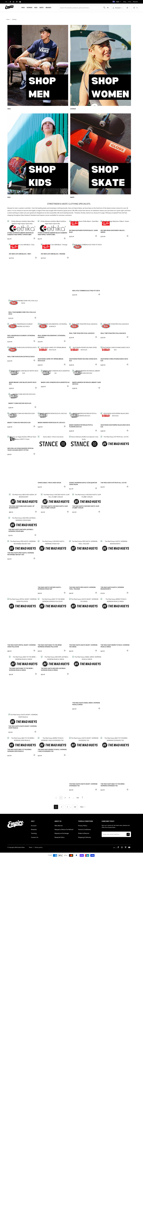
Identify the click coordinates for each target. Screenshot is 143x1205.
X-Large (102, 213)
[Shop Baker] (14, 373)
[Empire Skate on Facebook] (10, 2)
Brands (48, 7)
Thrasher (77, 213)
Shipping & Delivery (84, 837)
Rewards (135, 2)
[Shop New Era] (12, 439)
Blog (124, 2)
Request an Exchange (62, 833)
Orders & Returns (83, 833)
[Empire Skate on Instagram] (13, 2)
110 (78, 797)
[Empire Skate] (9, 7)
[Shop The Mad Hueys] (115, 443)
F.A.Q (129, 2)
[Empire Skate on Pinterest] (17, 2)
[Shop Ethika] (22, 228)
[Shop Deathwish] (43, 349)
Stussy (96, 213)
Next (82, 807)
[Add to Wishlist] (34, 238)
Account (33, 825)
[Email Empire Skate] (6, 2)
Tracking (34, 833)
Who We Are (59, 825)
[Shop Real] (77, 247)
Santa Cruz (89, 213)
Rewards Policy (59, 837)
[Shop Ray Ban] (74, 223)
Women (29, 7)
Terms (30, 847)
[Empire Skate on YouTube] (20, 2)
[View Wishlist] (127, 8)
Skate (41, 7)
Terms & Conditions (84, 829)
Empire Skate (20, 847)
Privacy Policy (82, 825)
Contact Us (34, 837)
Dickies (83, 213)
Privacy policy (39, 847)
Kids (35, 7)
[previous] (40, 455)
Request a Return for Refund (64, 829)
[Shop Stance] (52, 443)
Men (23, 7)
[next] (96, 221)
